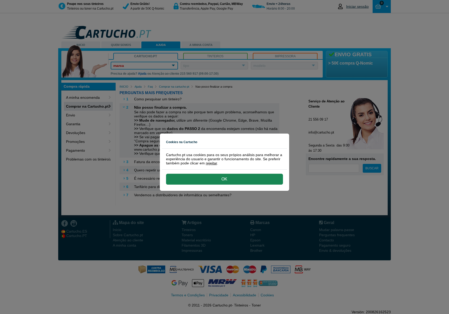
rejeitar (211, 163)
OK (224, 179)
